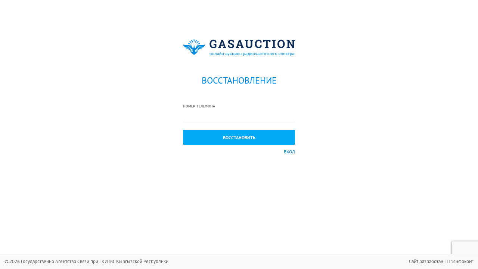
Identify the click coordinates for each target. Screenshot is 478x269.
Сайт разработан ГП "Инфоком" (441, 261)
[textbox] (239, 116)
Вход (289, 151)
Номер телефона (199, 106)
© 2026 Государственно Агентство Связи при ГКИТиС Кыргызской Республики (86, 261)
